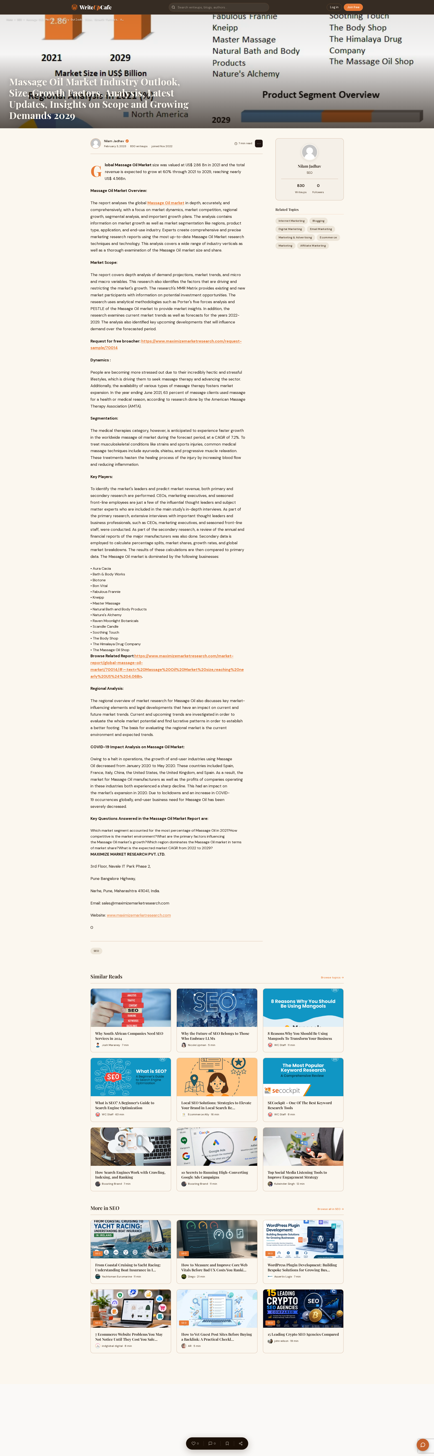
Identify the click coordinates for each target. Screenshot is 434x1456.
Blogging (318, 221)
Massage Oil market (165, 202)
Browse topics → (332, 977)
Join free (353, 7)
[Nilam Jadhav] (95, 143)
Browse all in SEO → (331, 1209)
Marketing (286, 245)
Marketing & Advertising (295, 237)
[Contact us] (423, 1445)
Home (9, 19)
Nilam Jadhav (114, 141)
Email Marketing (321, 229)
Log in (334, 7)
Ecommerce (328, 237)
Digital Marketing (290, 229)
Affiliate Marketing (313, 245)
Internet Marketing (292, 221)
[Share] (240, 1443)
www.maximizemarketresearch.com (139, 915)
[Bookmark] (227, 1443)
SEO (19, 19)
